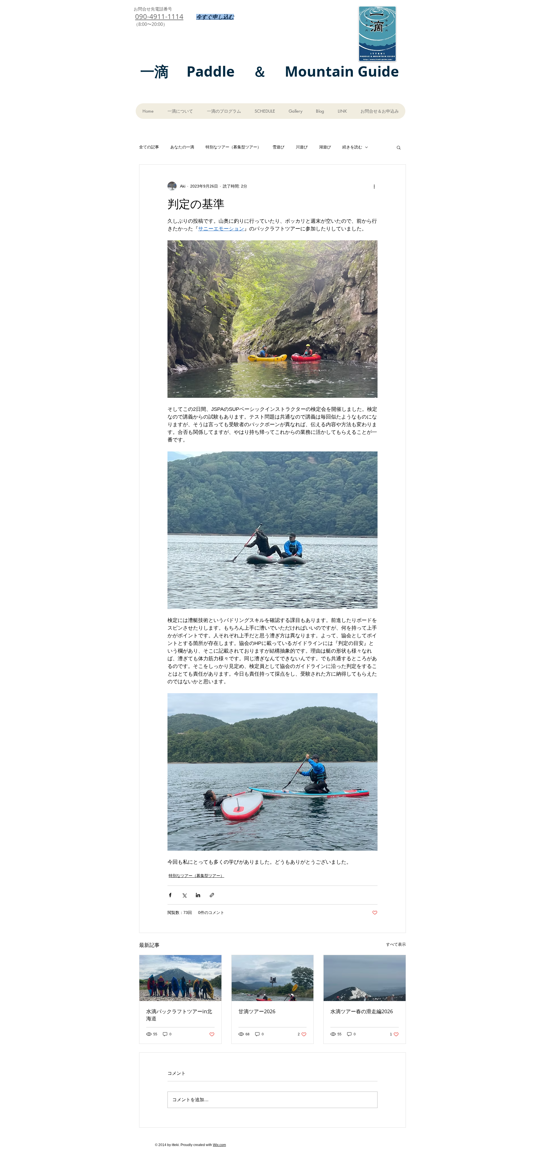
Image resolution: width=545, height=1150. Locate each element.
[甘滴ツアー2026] (273, 978)
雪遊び (278, 147)
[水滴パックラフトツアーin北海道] (180, 978)
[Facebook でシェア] (170, 895)
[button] (398, 147)
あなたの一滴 (182, 147)
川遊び (302, 147)
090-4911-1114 (159, 16)
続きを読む (352, 147)
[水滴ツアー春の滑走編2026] (365, 978)
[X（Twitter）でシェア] (184, 895)
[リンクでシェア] (212, 895)
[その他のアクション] (374, 186)
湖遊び (325, 147)
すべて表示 (396, 944)
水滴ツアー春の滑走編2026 (361, 1011)
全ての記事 (149, 147)
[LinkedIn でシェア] (198, 895)
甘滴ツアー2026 (256, 1011)
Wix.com (219, 1145)
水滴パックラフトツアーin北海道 (179, 1015)
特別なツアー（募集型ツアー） (233, 147)
